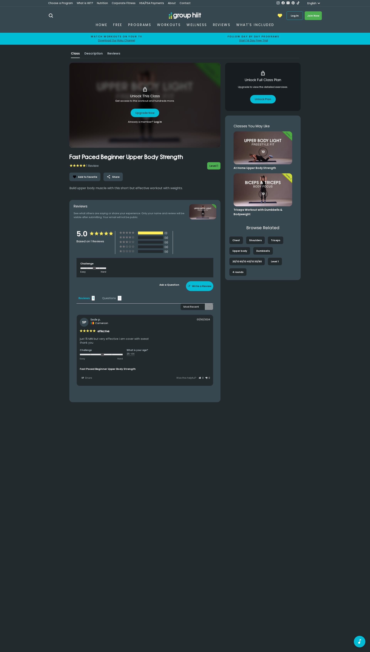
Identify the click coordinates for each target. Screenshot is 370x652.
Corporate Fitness (123, 3)
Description (93, 53)
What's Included (255, 25)
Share (113, 177)
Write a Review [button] (201, 286)
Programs (139, 25)
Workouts (169, 25)
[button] (201, 377)
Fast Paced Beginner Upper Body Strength (108, 369)
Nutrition (102, 3)
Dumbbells (263, 251)
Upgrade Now (145, 113)
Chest (236, 240)
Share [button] (88, 377)
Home (102, 25)
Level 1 (275, 261)
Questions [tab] (109, 298)
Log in (158, 122)
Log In (295, 16)
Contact (185, 3)
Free (117, 25)
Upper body (239, 251)
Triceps (275, 240)
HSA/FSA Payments (151, 3)
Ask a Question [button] (169, 285)
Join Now (313, 16)
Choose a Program (60, 3)
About (172, 3)
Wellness (197, 25)
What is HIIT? (85, 3)
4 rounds (237, 272)
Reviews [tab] (84, 298)
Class (75, 53)
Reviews (222, 25)
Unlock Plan (263, 99)
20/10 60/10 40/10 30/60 (247, 261)
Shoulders (255, 240)
